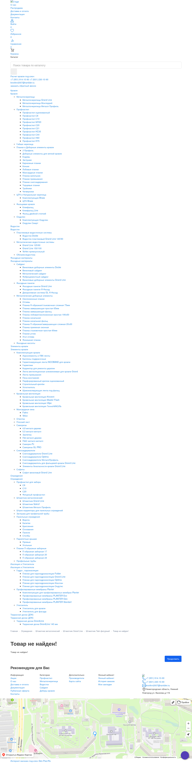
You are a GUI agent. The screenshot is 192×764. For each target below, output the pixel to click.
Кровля (14, 93)
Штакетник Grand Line (73, 631)
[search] (13, 72)
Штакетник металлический (48, 631)
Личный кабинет (106, 677)
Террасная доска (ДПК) (21, 617)
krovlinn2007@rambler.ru (22, 82)
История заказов (106, 681)
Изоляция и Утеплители (22, 567)
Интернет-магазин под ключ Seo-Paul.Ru (30, 760)
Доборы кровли (47, 690)
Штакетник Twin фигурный (98, 631)
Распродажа (16, 7)
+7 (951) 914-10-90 (19, 79)
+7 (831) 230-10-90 (39, 79)
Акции (13, 677)
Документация (17, 14)
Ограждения (16, 478)
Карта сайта (75, 681)
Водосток (15, 229)
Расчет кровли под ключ (22, 76)
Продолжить (173, 658)
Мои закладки (105, 684)
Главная (14, 631)
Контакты (15, 17)
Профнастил (46, 677)
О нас (13, 4)
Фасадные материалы (21, 260)
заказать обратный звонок (23, 85)
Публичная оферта (19, 690)
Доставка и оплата (19, 10)
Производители (76, 677)
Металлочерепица (49, 681)
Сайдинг (44, 687)
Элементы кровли (19, 349)
